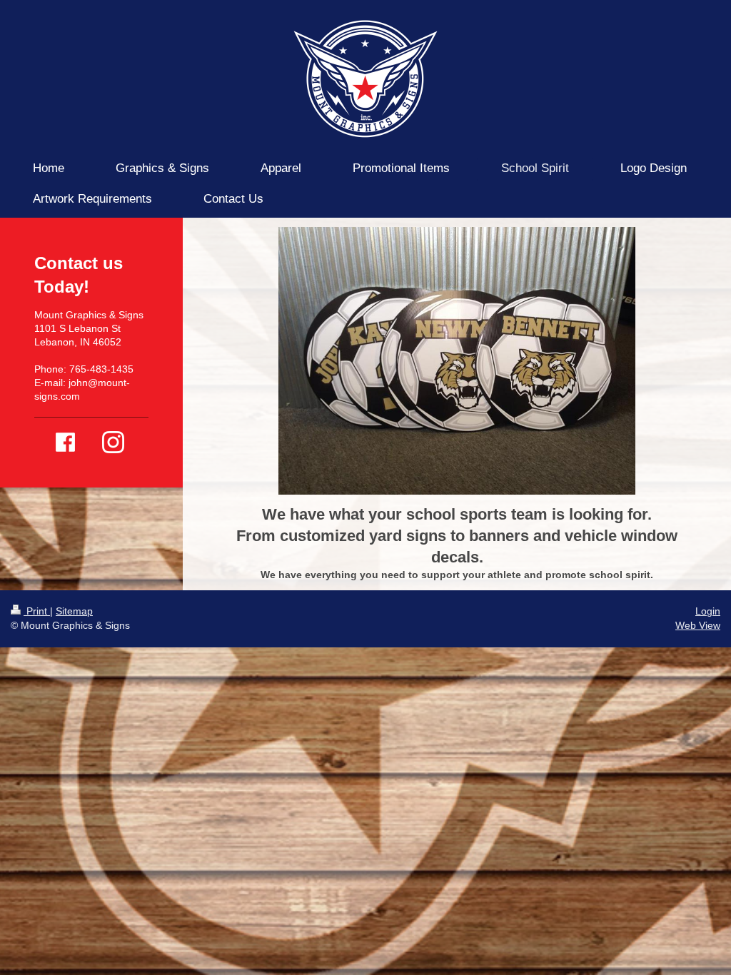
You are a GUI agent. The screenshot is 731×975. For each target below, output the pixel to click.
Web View (697, 625)
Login (707, 611)
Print (37, 611)
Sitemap (74, 611)
